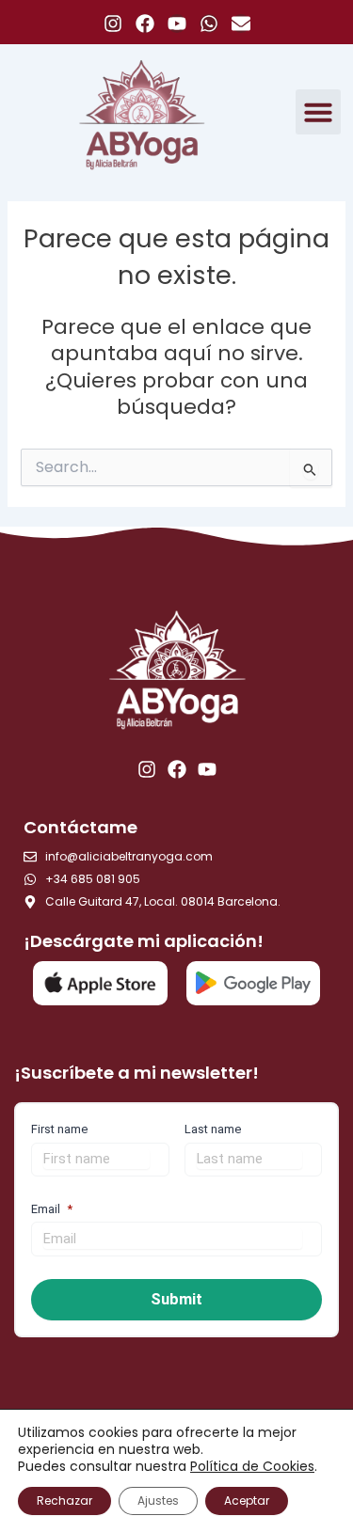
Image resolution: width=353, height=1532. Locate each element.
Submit (176, 1299)
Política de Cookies (252, 1466)
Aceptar (246, 1500)
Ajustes (158, 1500)
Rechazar (64, 1500)
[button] (318, 111)
